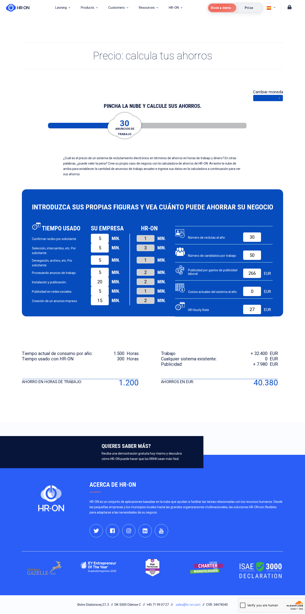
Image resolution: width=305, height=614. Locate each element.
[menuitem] (62, 7)
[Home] (15, 8)
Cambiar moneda (268, 92)
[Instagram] (129, 530)
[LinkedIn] (145, 530)
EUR (267, 273)
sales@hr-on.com (188, 604)
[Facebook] (112, 530)
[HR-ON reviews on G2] (152, 567)
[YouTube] (161, 530)
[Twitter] (96, 530)
